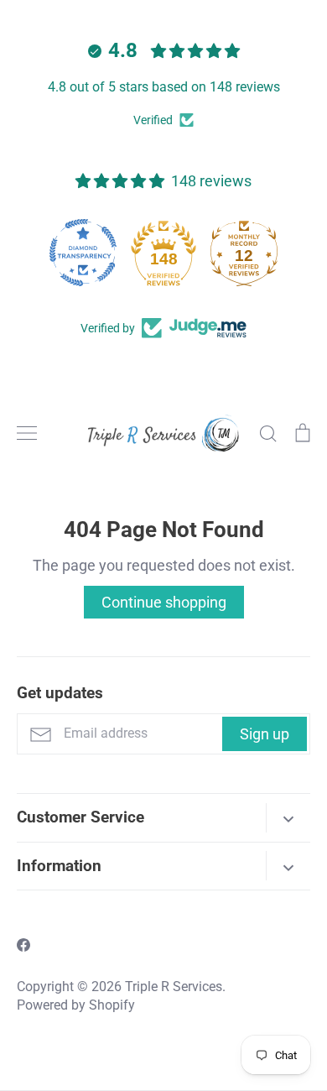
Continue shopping (163, 602)
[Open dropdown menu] (288, 818)
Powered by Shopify (76, 1005)
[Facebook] (23, 945)
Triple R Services (173, 986)
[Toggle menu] (26, 433)
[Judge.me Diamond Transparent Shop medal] (83, 252)
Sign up (264, 734)
